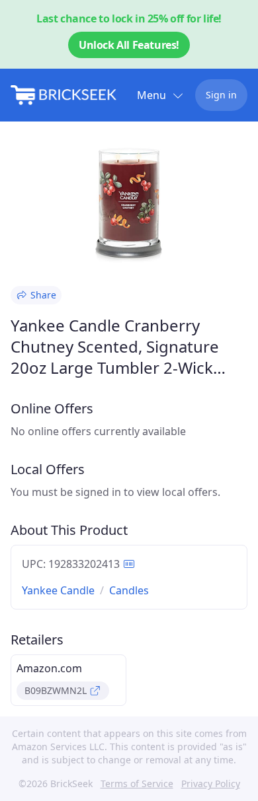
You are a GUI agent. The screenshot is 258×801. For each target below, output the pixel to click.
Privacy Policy (210, 783)
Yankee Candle (58, 590)
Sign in (221, 94)
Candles (129, 590)
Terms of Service (137, 783)
